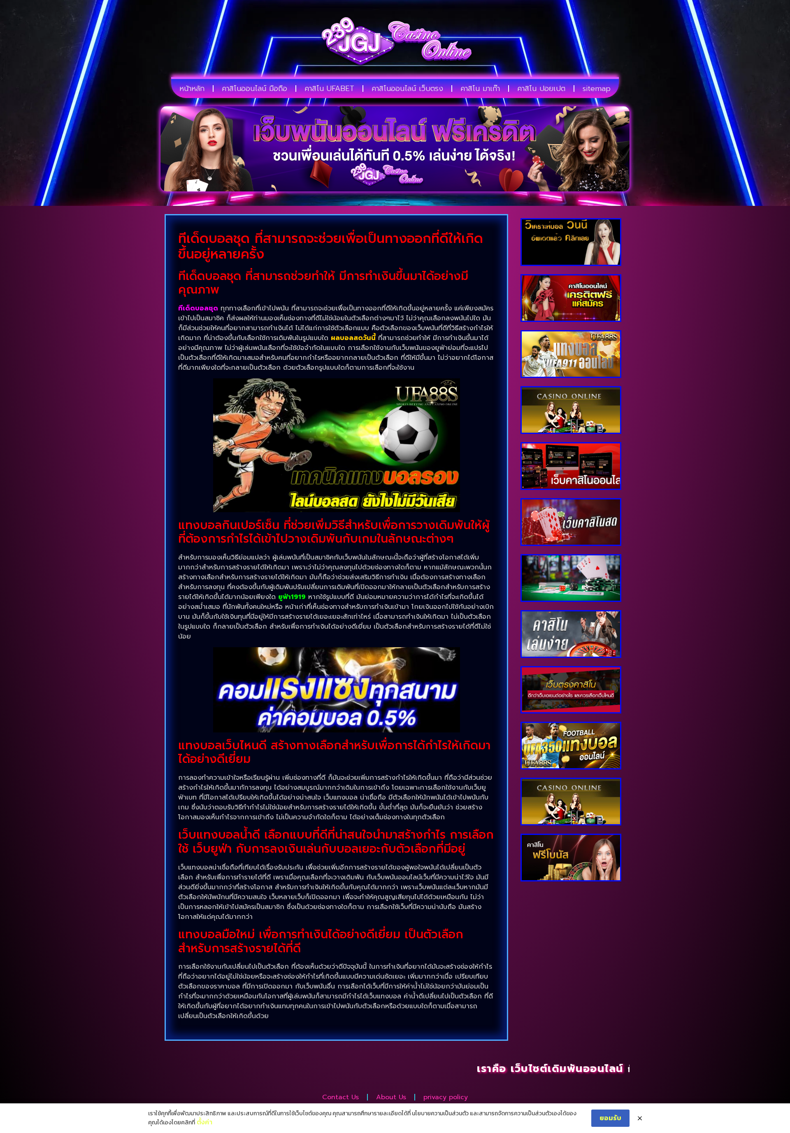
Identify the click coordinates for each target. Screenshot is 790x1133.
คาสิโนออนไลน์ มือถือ (254, 88)
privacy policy (445, 1097)
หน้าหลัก (191, 88)
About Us (391, 1097)
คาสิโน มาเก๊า (480, 88)
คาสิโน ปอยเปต (541, 88)
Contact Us (340, 1097)
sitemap (597, 88)
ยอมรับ (610, 1118)
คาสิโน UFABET (329, 88)
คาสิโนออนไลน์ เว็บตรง (407, 88)
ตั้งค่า (204, 1121)
